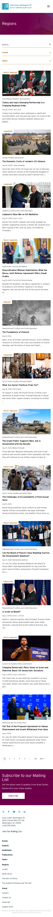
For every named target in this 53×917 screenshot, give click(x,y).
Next (41, 759)
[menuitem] (3, 813)
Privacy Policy (46, 911)
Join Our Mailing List (12, 831)
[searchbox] (26, 45)
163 (35, 759)
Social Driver (36, 913)
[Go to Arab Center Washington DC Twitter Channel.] (3, 812)
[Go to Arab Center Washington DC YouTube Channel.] (14, 812)
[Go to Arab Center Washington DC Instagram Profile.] (19, 812)
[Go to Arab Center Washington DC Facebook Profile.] (8, 812)
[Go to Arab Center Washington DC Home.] (17, 6)
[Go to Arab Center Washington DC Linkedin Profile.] (24, 812)
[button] (48, 6)
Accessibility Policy (18, 913)
